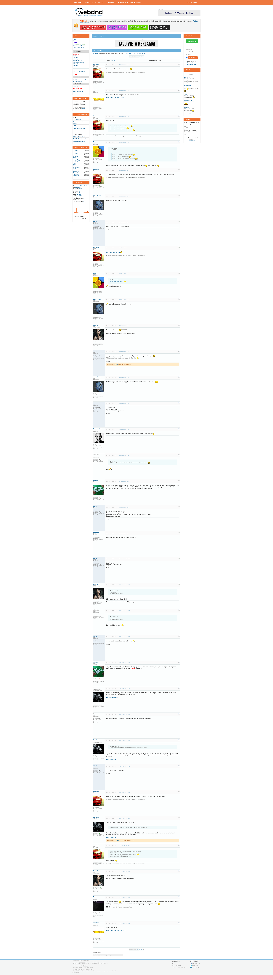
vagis (113, 60)
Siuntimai (76, 57)
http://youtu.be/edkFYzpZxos (116, 97)
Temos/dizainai (77, 81)
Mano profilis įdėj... (79, 136)
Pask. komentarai (78, 91)
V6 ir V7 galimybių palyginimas (79, 72)
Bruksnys (76, 159)
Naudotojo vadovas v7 (80, 70)
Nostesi (75, 168)
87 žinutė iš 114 (124, 222)
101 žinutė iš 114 (124, 584)
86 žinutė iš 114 (124, 196)
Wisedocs (76, 170)
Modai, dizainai (78, 60)
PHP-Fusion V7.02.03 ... (80, 138)
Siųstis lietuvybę (138, 27)
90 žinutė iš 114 (124, 299)
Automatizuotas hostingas (136, 39)
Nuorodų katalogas (79, 45)
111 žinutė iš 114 (124, 845)
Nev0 (95, 896)
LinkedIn (195, 967)
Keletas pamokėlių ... (79, 141)
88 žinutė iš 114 (124, 248)
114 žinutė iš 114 (124, 923)
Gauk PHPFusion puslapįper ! (93, 27)
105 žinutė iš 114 (124, 688)
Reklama (75, 86)
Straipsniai (176, 965)
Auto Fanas (97, 195)
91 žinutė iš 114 (124, 325)
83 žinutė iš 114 (124, 116)
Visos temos (135, 2)
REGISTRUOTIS (192, 41)
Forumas (75, 40)
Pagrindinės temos (179, 967)
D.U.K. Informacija (78, 63)
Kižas (74, 157)
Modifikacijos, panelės (80, 79)
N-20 (74, 163)
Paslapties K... (77, 172)
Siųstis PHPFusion (117, 27)
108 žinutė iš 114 (124, 766)
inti (74, 154)
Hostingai (76, 65)
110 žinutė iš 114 (124, 818)
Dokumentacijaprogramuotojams (159, 28)
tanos (84, 108)
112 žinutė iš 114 (124, 871)
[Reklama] (136, 46)
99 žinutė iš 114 (124, 533)
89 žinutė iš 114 (124, 273)
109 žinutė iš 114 (124, 792)
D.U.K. (174, 963)
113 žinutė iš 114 (124, 897)
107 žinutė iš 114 (124, 740)
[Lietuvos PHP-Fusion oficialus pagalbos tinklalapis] (88, 15)
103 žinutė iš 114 (124, 636)
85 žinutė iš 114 (124, 170)
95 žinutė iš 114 (124, 429)
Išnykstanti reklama (79, 128)
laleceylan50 (76, 160)
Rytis (74, 164)
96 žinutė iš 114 (124, 455)
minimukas (76, 161)
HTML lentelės (77, 125)
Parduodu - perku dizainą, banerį (136, 53)
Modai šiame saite (78, 62)
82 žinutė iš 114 (124, 90)
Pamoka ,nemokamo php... (79, 122)
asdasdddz (76, 171)
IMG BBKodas (77, 119)
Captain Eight (97, 428)
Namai (75, 39)
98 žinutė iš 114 (124, 507)
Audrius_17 (76, 174)
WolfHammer (76, 167)
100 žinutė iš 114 (124, 559)
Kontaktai (76, 48)
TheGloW (96, 90)
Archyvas (192, 140)
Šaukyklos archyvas (192, 113)
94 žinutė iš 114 (124, 403)
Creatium (96, 688)
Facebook (196, 963)
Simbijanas (76, 175)
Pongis (95, 480)
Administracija (77, 93)
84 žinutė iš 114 (124, 142)
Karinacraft (76, 177)
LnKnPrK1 (76, 153)
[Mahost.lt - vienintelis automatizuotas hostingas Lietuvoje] (179, 13)
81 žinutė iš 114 (124, 64)
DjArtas (75, 165)
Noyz (95, 142)
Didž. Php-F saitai (78, 47)
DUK (74, 55)
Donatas (96, 64)
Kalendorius (77, 131)
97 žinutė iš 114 (124, 481)
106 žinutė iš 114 (124, 714)
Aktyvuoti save (192, 64)
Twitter (195, 965)
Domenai (75, 67)
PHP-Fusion (82, 962)
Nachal (95, 325)
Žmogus (186, 107)
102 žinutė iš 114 (124, 610)
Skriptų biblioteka (78, 59)
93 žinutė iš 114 (124, 377)
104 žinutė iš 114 (124, 662)
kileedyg (75, 156)
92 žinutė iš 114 (124, 351)
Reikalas (75, 150)
